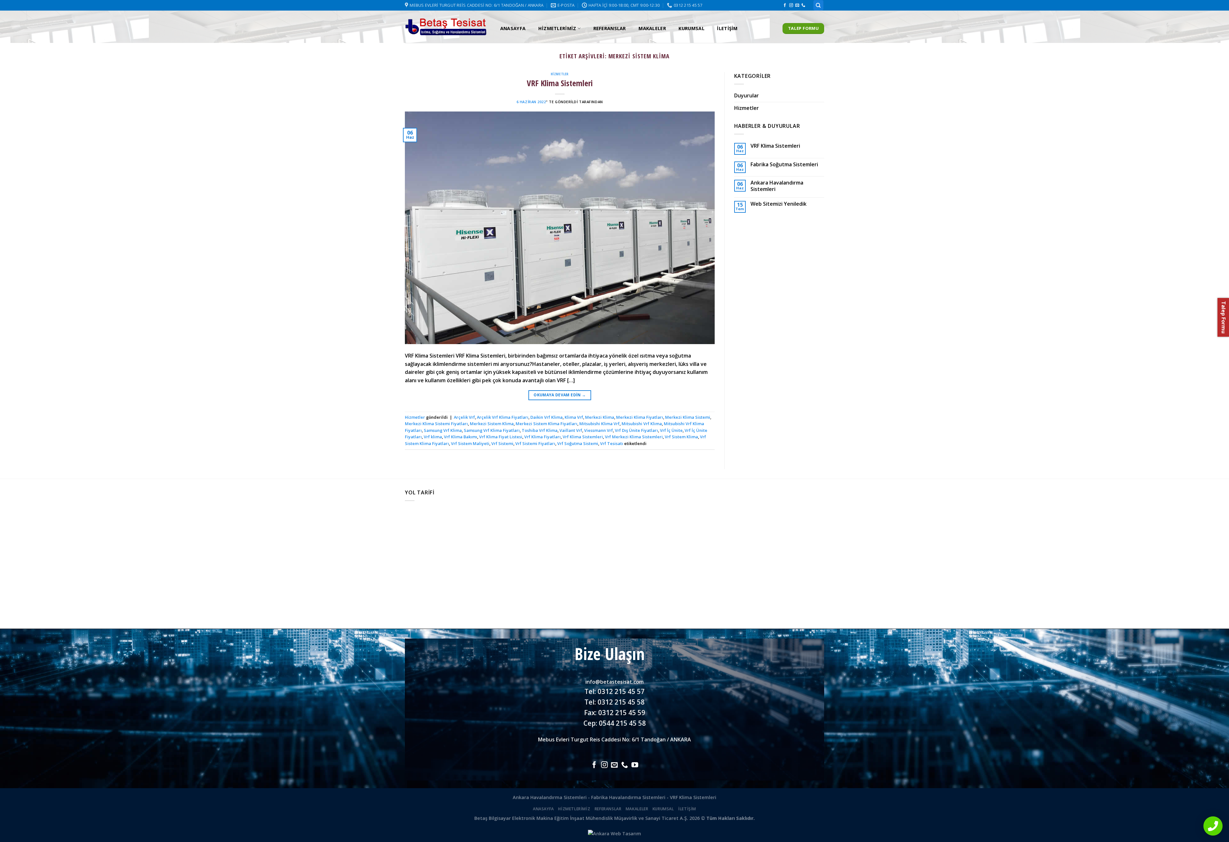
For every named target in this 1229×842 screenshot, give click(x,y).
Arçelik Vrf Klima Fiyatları (502, 417)
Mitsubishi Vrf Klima (642, 423)
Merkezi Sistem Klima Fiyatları (546, 423)
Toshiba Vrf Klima (540, 430)
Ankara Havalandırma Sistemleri (777, 186)
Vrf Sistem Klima (681, 437)
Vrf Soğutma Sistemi (577, 443)
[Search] (818, 5)
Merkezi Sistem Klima (492, 423)
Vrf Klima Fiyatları (542, 437)
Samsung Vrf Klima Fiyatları (492, 430)
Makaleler (652, 28)
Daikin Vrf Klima (546, 417)
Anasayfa (513, 28)
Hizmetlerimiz (557, 28)
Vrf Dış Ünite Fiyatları (636, 430)
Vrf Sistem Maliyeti (470, 443)
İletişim (727, 28)
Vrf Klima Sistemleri (583, 437)
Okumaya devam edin (560, 395)
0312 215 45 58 (621, 702)
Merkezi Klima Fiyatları (639, 417)
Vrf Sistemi (502, 443)
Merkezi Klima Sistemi (687, 417)
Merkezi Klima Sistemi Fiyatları (436, 423)
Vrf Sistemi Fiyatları (535, 443)
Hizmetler (560, 73)
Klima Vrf (574, 417)
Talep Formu (1223, 317)
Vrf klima (433, 437)
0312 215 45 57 (621, 691)
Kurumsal (691, 28)
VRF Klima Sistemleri (560, 83)
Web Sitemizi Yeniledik (779, 204)
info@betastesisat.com (614, 681)
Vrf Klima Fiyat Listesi (500, 437)
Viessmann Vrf (598, 430)
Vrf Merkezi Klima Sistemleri (634, 437)
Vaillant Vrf (570, 430)
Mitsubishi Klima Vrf (599, 423)
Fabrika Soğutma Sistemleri (784, 164)
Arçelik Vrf (464, 417)
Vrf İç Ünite (671, 430)
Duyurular (746, 95)
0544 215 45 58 (622, 723)
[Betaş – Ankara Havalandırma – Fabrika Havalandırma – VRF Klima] (446, 27)
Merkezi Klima (599, 417)
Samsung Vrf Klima (443, 430)
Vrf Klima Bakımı (460, 437)
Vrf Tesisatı (611, 443)
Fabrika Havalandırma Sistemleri (628, 797)
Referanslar (609, 28)
